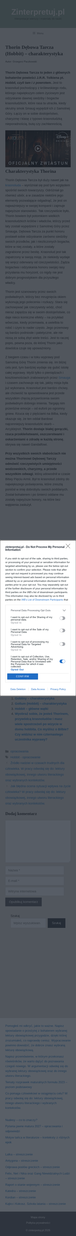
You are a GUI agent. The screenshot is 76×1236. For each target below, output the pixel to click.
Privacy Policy (58, 689)
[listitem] (38, 610)
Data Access (38, 689)
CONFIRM (22, 676)
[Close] (69, 547)
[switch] (62, 618)
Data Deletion (18, 689)
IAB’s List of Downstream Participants (42, 599)
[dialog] (38, 618)
